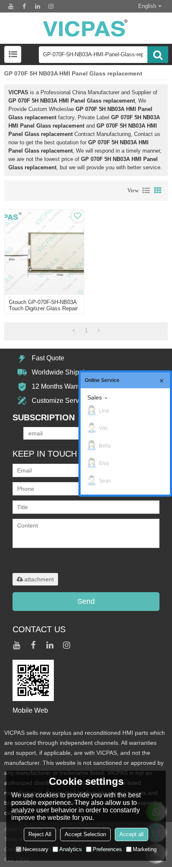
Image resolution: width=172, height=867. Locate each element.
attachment (39, 579)
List (146, 190)
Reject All (39, 834)
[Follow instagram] (51, 6)
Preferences (107, 849)
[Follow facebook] (24, 6)
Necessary (35, 849)
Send (86, 601)
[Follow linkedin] (37, 6)
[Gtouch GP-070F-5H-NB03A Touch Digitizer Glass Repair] (44, 252)
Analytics (70, 849)
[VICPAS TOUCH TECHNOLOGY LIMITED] (86, 28)
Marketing (145, 849)
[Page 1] (73, 330)
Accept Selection (85, 834)
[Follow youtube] (11, 6)
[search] (157, 54)
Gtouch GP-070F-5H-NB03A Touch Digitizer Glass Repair (43, 305)
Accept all (131, 834)
